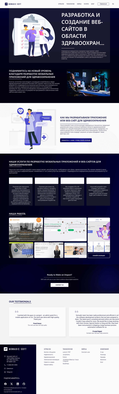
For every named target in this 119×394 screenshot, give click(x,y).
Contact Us (60, 285)
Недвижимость (48, 354)
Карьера (102, 357)
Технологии (70, 4)
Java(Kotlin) (66, 354)
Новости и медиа (49, 362)
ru (113, 4)
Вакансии (103, 359)
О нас (102, 352)
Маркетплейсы (48, 364)
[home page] (13, 4)
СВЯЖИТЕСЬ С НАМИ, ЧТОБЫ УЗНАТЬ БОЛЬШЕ (75, 140)
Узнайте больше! (99, 255)
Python (65, 357)
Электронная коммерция (51, 359)
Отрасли (61, 4)
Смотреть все (86, 352)
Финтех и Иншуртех (49, 352)
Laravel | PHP (66, 352)
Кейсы (79, 4)
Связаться (103, 4)
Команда (103, 354)
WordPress (66, 363)
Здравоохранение (49, 357)
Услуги (86, 4)
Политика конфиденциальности (12, 387)
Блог (92, 4)
